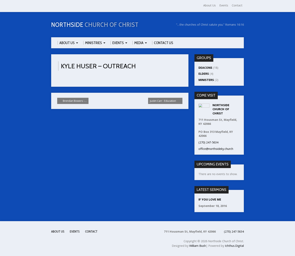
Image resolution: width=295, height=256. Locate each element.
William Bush (197, 246)
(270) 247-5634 (234, 231)
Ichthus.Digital (234, 246)
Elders (203, 74)
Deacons (205, 68)
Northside (94, 24)
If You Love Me (209, 199)
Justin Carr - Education (163, 101)
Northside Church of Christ (221, 109)
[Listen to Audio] (232, 206)
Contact (237, 5)
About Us (209, 5)
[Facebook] (53, 6)
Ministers (206, 80)
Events (223, 5)
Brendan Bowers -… (74, 101)
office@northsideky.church (215, 149)
